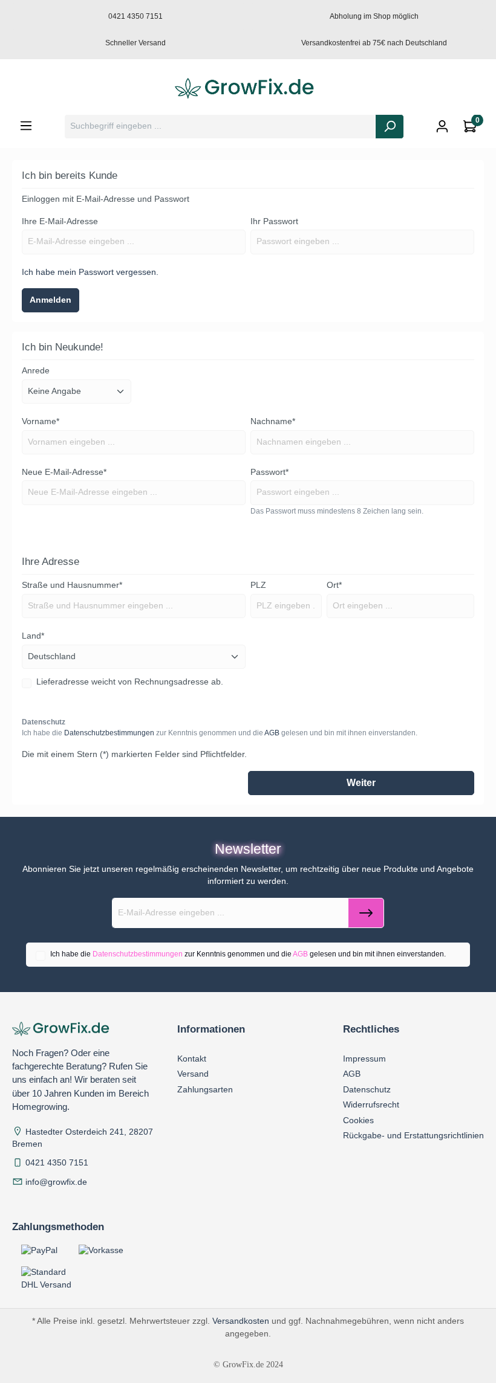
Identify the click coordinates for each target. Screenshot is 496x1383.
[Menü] (26, 126)
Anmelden (50, 300)
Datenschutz (367, 1089)
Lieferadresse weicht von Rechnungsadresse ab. (129, 681)
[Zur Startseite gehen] (248, 89)
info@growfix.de (56, 1182)
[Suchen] (389, 126)
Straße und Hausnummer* (72, 585)
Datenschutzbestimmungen (109, 733)
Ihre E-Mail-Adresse (60, 221)
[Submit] (366, 913)
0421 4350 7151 (56, 1162)
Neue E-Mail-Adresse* (64, 472)
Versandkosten (240, 1321)
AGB (271, 733)
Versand (193, 1073)
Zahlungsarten (205, 1089)
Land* (33, 635)
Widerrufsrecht (371, 1104)
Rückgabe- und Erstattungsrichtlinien (413, 1135)
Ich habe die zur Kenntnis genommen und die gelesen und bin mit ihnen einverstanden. (219, 733)
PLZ (258, 585)
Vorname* (40, 421)
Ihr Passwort (274, 221)
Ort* (334, 585)
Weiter (361, 783)
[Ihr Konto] (442, 126)
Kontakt (191, 1058)
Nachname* (272, 421)
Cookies (358, 1120)
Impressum (364, 1058)
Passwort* (269, 472)
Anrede (36, 370)
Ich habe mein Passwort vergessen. (90, 272)
